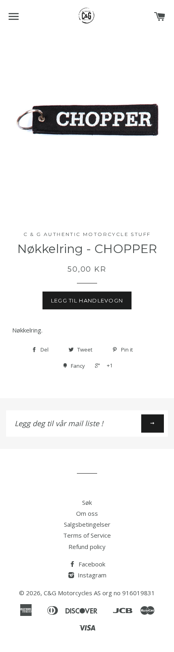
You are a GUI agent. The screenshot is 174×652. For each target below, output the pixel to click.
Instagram (91, 575)
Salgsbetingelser (87, 524)
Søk (87, 502)
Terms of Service (87, 535)
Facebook (91, 564)
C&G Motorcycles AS (72, 593)
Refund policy (87, 547)
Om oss (87, 513)
